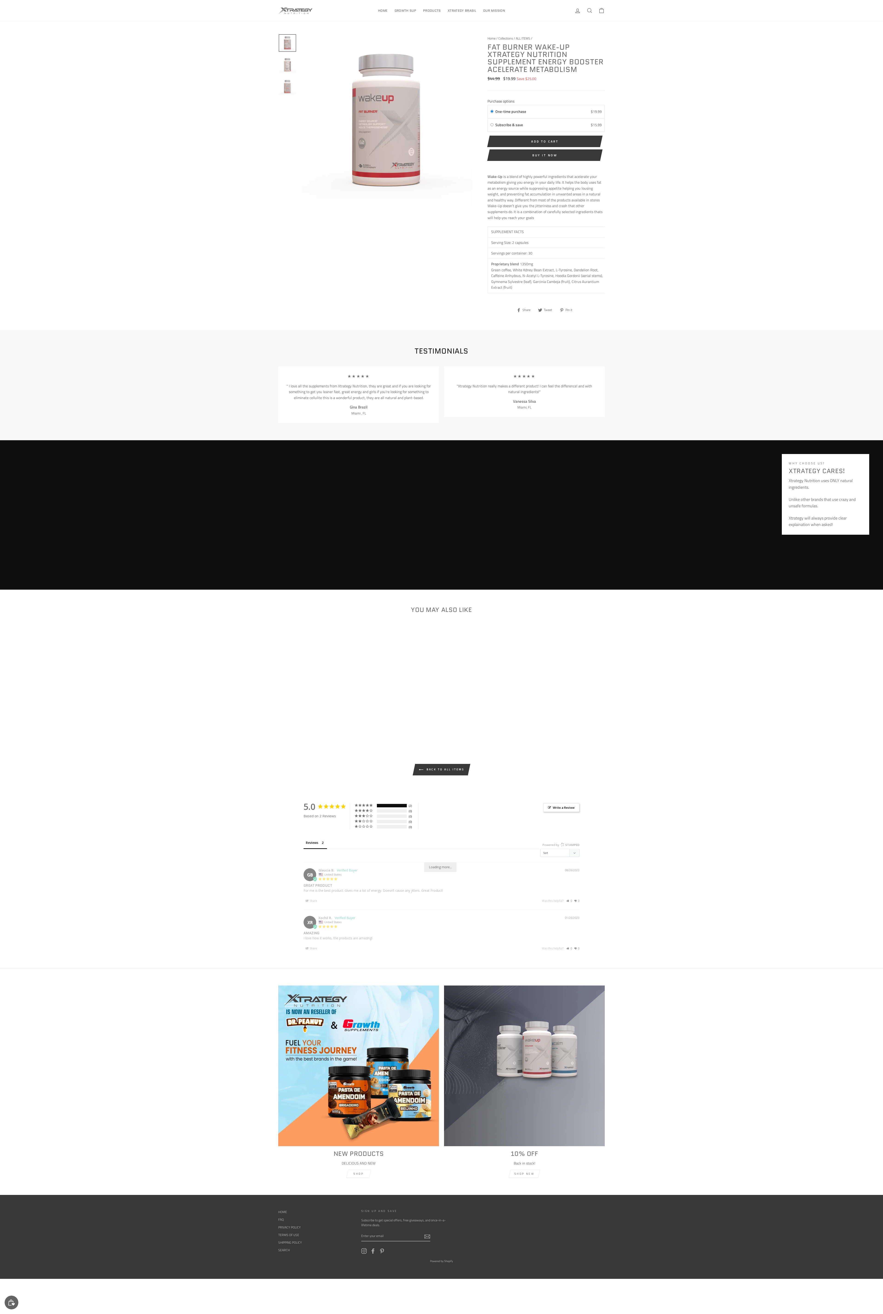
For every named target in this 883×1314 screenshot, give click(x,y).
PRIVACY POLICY (289, 1227)
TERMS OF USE (288, 1235)
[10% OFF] (524, 1066)
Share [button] (313, 901)
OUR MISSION (494, 10)
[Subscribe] (427, 1236)
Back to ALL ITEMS (444, 769)
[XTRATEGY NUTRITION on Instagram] (364, 1251)
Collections (505, 38)
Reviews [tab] (312, 842)
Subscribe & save (509, 125)
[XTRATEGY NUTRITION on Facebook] (373, 1251)
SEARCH (284, 1250)
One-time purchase (510, 111)
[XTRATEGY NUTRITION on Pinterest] (382, 1251)
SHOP (358, 1173)
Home (382, 10)
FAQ (281, 1219)
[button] (569, 901)
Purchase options (500, 101)
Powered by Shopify (441, 1261)
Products (432, 10)
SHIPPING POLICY (290, 1242)
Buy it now (544, 155)
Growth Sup (405, 10)
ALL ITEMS (523, 38)
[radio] (491, 112)
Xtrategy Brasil (462, 10)
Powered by (560, 845)
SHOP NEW (524, 1173)
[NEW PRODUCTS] (358, 1066)
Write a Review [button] (564, 808)
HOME (282, 1212)
